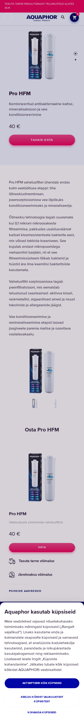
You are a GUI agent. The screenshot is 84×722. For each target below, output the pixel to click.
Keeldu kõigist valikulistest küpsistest (42, 699)
